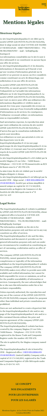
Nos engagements (23, 389)
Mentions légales (9, 410)
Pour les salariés (23, 400)
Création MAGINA (23, 413)
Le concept (23, 384)
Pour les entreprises (23, 394)
